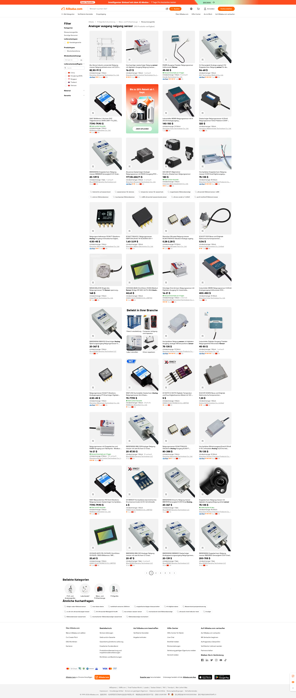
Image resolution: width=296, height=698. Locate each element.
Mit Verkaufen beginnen (209, 637)
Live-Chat (170, 637)
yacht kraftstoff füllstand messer (207, 197)
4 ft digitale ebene (172, 606)
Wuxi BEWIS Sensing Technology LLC (102, 182)
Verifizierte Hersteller (141, 633)
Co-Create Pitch (72, 637)
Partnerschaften (207, 650)
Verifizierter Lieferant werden (211, 646)
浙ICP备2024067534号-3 (207, 694)
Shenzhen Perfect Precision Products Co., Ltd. (215, 182)
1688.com (122, 687)
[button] (167, 8)
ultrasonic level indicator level (189, 611)
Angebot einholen (139, 637)
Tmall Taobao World (135, 687)
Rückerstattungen (173, 646)
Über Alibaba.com (73, 628)
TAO (164, 687)
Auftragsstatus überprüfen (210, 642)
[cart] (198, 9)
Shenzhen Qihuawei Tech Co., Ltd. (175, 246)
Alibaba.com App (189, 677)
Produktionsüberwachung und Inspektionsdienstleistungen (111, 651)
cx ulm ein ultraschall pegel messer (77, 611)
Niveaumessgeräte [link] (148, 22)
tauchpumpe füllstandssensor (125, 197)
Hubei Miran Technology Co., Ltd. (101, 298)
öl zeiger (208, 611)
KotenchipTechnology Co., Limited (211, 246)
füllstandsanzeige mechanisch (138, 617)
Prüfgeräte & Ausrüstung (106, 22)
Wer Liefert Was (181, 687)
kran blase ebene (98, 606)
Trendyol (171, 687)
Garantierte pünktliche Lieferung (111, 642)
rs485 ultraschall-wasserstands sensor (154, 197)
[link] (293, 676)
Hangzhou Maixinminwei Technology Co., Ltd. (215, 128)
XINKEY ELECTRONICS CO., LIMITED (139, 298)
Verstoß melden (173, 655)
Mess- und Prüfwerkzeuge (128, 22)
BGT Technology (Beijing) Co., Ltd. (211, 75)
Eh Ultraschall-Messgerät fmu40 (107, 611)
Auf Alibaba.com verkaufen (210, 633)
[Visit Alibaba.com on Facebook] (202, 660)
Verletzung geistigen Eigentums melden (181, 650)
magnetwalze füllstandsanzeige (180, 192)
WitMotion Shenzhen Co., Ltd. (100, 130)
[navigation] (74, 297)
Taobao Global (156, 687)
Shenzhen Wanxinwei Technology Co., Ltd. (104, 246)
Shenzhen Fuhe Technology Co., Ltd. (176, 128)
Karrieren (69, 646)
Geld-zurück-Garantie (107, 637)
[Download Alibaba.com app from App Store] (205, 677)
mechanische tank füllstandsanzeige (161, 611)
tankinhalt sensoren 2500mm (120, 606)
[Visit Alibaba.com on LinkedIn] (207, 660)
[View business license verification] (169, 694)
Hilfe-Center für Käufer (175, 633)
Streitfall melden (173, 642)
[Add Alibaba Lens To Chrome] (102, 677)
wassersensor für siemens (125, 192)
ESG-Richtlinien (71, 642)
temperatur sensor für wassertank (152, 192)
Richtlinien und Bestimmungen (111, 657)
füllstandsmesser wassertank (76, 617)
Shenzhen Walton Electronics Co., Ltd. (139, 246)
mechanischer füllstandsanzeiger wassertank (107, 617)
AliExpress (113, 687)
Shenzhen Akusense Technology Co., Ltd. (104, 75)
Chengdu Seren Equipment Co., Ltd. (175, 184)
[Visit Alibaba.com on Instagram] (216, 660)
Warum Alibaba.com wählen (76, 633)
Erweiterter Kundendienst (109, 646)
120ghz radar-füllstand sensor (76, 606)
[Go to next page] (174, 573)
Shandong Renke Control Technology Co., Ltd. (142, 75)
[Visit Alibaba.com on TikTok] (225, 660)
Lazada (146, 687)
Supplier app (145, 677)
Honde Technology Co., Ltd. (172, 77)
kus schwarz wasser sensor (133, 611)
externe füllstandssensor (100, 197)
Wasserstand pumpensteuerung (195, 606)
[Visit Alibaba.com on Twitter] (211, 660)
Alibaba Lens (71, 677)
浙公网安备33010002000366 (186, 694)
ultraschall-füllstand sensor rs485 (208, 192)
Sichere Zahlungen (106, 633)
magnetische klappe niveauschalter (148, 606)
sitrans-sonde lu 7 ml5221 (181, 197)
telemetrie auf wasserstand (101, 192)
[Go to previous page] (147, 573)
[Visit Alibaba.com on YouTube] (220, 660)
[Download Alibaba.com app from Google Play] (222, 677)
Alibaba (91, 22)
